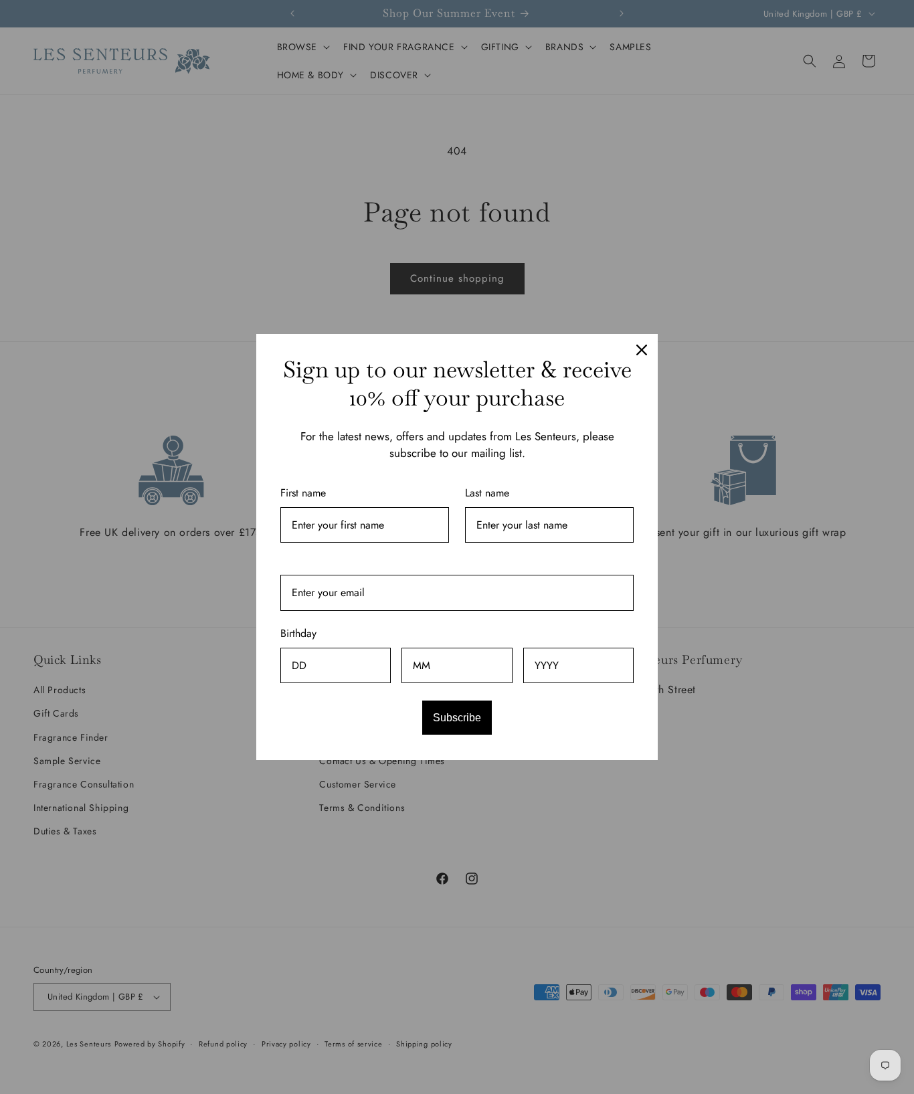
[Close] (642, 350)
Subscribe (457, 717)
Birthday (298, 633)
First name (303, 492)
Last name (487, 492)
